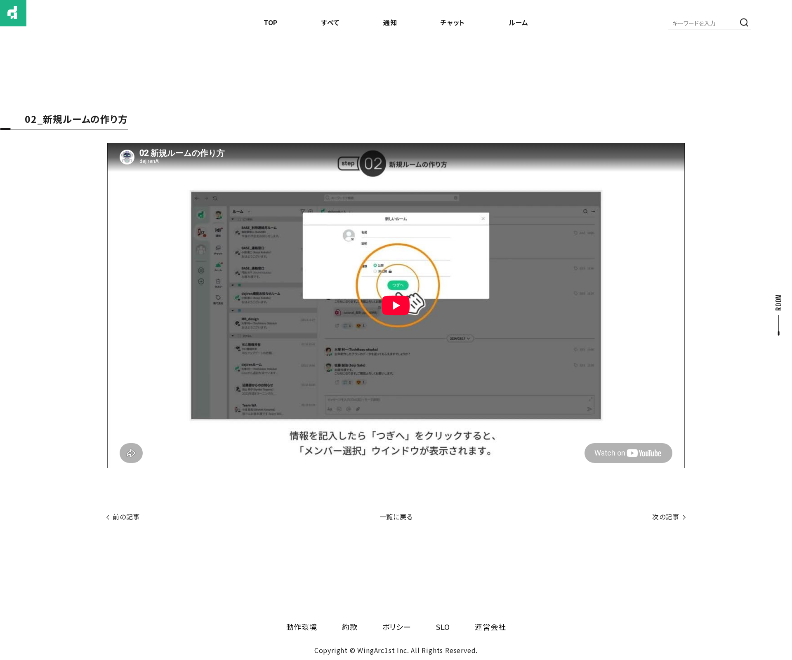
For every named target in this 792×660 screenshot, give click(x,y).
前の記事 (126, 516)
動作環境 (301, 626)
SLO (443, 626)
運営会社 (490, 626)
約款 (350, 626)
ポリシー (396, 626)
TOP (271, 22)
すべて (330, 22)
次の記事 (665, 516)
